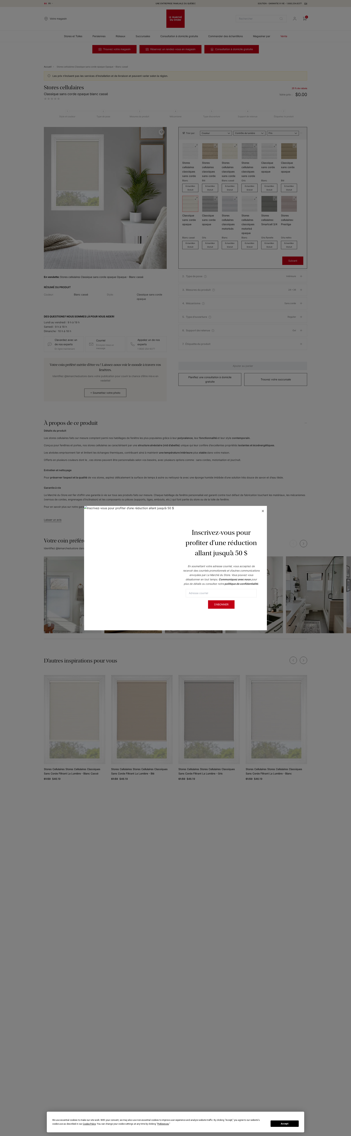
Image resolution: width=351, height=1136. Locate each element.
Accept (284, 1123)
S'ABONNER (221, 604)
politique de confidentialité (241, 583)
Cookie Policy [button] (89, 1124)
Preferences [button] (163, 1124)
